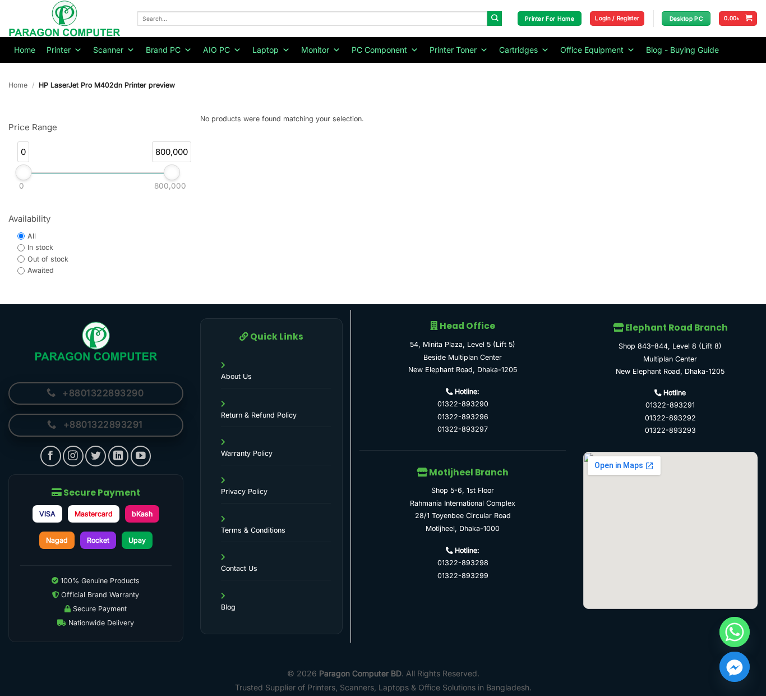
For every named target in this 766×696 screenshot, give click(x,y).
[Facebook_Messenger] (734, 667)
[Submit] (494, 18)
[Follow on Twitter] (95, 456)
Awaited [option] (40, 270)
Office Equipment (592, 49)
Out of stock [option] (47, 259)
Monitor (315, 49)
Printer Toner (453, 49)
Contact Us (239, 568)
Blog (228, 607)
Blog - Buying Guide (682, 49)
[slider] (23, 172)
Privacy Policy (244, 491)
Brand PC (163, 49)
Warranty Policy (247, 453)
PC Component (379, 49)
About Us (236, 376)
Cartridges (518, 49)
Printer (59, 49)
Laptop (265, 49)
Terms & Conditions (253, 530)
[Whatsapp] (734, 632)
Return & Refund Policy (259, 415)
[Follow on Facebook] (50, 456)
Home (24, 49)
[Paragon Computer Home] (95, 341)
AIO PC (216, 49)
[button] (617, 18)
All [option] (31, 236)
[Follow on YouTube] (141, 456)
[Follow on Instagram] (73, 456)
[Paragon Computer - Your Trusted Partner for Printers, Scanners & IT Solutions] (64, 18)
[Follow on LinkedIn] (118, 456)
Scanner (108, 49)
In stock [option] (40, 247)
